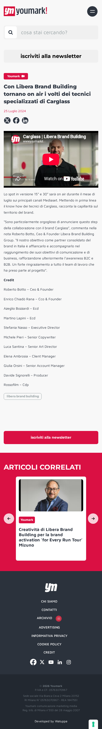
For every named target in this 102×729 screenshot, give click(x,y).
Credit (49, 652)
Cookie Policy (49, 644)
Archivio (44, 618)
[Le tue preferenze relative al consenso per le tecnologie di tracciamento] (93, 724)
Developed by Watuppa (51, 721)
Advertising (49, 627)
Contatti (49, 610)
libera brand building (23, 396)
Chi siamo (49, 601)
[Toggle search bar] (11, 32)
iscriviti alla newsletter (51, 56)
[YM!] (25, 11)
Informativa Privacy (49, 636)
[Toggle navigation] (92, 11)
